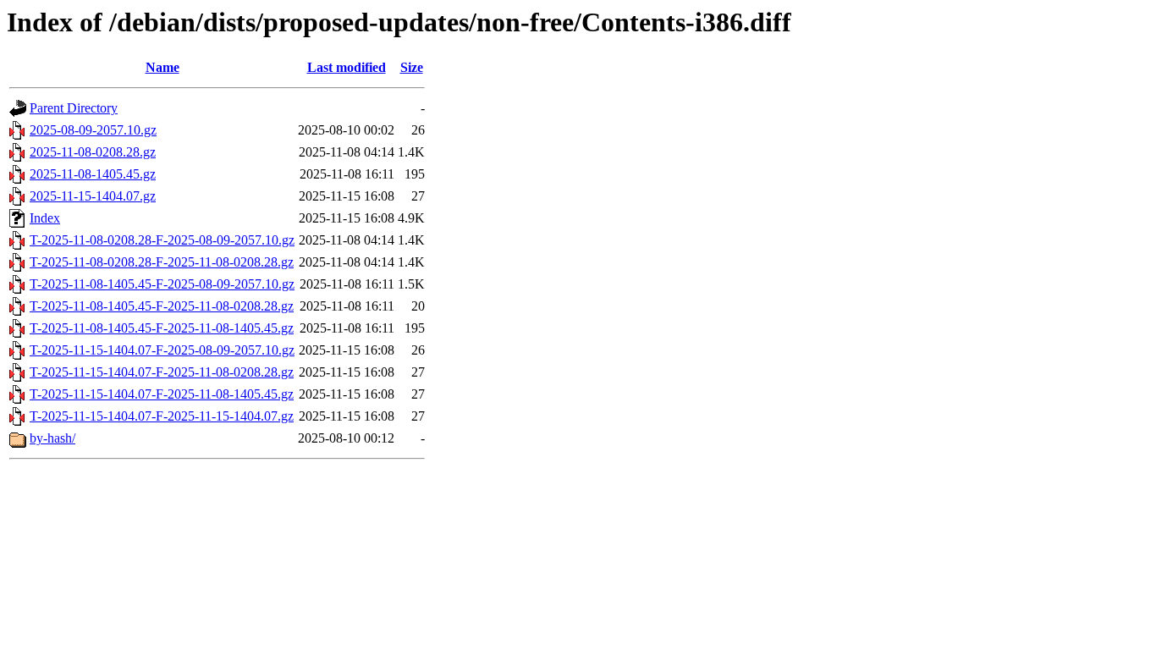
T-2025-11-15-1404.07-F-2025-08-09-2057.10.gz (162, 350)
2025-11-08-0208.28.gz (93, 152)
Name (162, 67)
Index (45, 218)
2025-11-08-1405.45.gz (93, 174)
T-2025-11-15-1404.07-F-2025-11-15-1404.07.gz (162, 416)
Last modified (346, 67)
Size (411, 67)
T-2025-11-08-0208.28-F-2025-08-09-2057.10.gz (162, 240)
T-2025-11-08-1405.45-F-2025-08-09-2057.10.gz (162, 284)
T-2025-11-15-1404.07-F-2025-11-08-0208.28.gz (162, 372)
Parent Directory (74, 108)
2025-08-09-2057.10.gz (93, 130)
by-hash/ (52, 438)
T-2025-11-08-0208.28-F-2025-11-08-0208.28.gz (162, 262)
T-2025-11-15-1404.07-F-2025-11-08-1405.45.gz (162, 394)
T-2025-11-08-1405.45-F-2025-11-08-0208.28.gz (162, 306)
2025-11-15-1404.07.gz (93, 196)
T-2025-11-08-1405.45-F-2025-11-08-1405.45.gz (162, 328)
